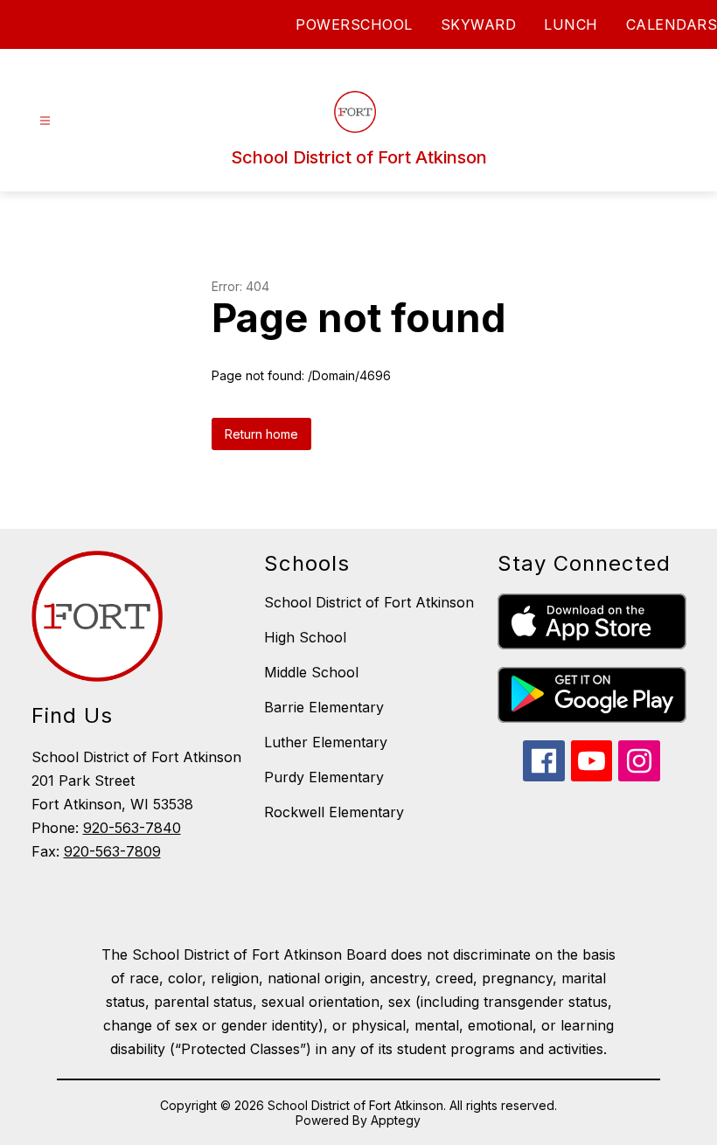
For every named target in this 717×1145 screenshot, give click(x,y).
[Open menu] (45, 121)
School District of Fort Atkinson (369, 602)
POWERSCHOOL (354, 24)
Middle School (311, 672)
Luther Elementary (325, 742)
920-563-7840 (132, 827)
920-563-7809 (112, 851)
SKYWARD (479, 24)
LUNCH (571, 24)
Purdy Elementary (324, 777)
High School (305, 637)
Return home (261, 434)
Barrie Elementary (324, 707)
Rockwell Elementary (334, 812)
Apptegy (396, 1120)
